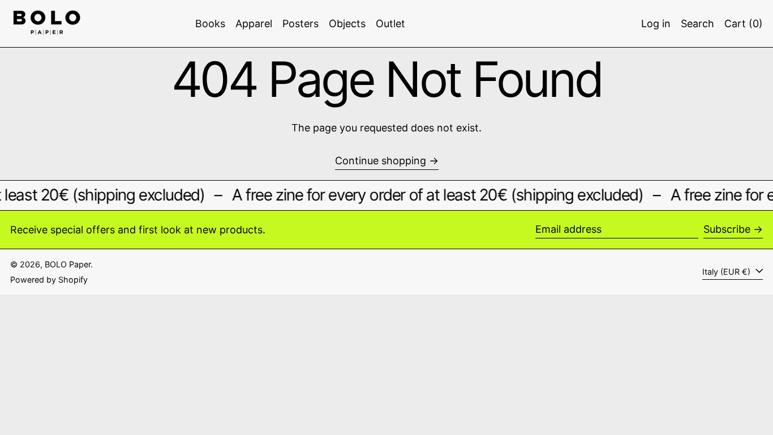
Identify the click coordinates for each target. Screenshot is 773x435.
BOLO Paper (68, 264)
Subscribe (726, 229)
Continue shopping (380, 161)
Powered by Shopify (49, 279)
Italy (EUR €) (727, 271)
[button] (697, 23)
